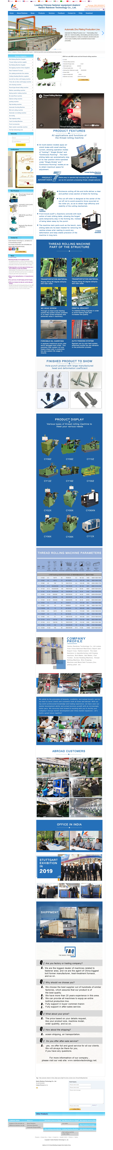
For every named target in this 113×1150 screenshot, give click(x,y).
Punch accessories (14, 124)
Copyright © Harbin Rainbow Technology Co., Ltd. (57, 1139)
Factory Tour (44, 1137)
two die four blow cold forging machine (20, 79)
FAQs (80, 13)
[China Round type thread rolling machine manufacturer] (13, 198)
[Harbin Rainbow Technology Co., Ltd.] (21, 10)
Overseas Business (32, 1125)
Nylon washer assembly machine (18, 127)
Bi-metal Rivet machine (15, 96)
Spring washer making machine (18, 93)
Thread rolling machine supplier (25, 52)
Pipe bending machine (15, 104)
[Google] (16, 249)
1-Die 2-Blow (65, 1134)
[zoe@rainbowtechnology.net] (37, 1088)
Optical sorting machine (15, 98)
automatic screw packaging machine (26, 205)
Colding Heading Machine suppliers (19, 76)
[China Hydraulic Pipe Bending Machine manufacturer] (13, 229)
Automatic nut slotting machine (17, 113)
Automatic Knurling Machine (17, 107)
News (32, 13)
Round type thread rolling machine (18, 87)
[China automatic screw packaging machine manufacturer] (13, 208)
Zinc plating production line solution (19, 73)
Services (52, 13)
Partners (71, 1137)
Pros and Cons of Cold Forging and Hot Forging (20, 268)
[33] (56, 50)
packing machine (14, 101)
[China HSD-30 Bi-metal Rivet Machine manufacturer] (13, 219)
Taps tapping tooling (14, 118)
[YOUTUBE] (10, 249)
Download (89, 13)
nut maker (65, 1123)
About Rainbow (22, 13)
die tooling (12, 115)
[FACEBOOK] (13, 249)
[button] (52, 49)
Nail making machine (68, 1132)
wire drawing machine (15, 84)
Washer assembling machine (17, 90)
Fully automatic (43, 1078)
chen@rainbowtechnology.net (97, 6)
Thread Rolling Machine (82, 1078)
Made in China (50, 1078)
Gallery (76, 1137)
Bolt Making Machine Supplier (17, 59)
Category (14, 52)
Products (41, 13)
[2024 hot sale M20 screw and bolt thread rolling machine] (48, 68)
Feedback (61, 13)
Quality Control (63, 1137)
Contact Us (71, 13)
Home (12, 13)
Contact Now (20, 251)
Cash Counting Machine (16, 121)
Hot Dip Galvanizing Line (16, 129)
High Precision (64, 1078)
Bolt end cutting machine (16, 110)
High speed (57, 1078)
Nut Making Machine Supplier (17, 65)
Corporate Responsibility (34, 1127)
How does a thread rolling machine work (19, 283)
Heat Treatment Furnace (16, 70)
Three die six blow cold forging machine (20, 82)
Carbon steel (72, 1078)
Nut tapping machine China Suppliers (19, 67)
